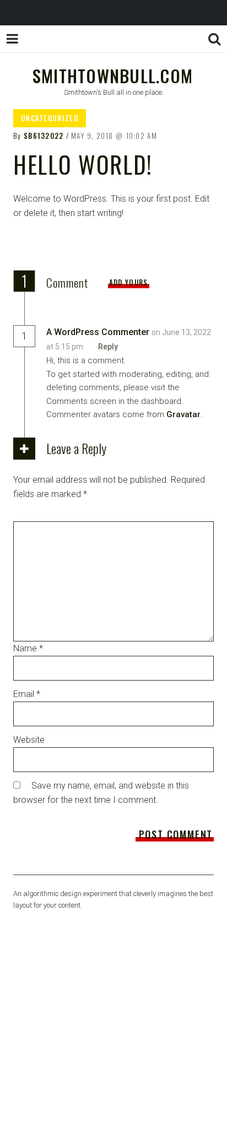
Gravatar (183, 414)
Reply (108, 346)
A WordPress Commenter (97, 332)
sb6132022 (44, 135)
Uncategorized (49, 117)
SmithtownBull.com (113, 75)
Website (29, 740)
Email (26, 694)
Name (28, 648)
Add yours (128, 282)
